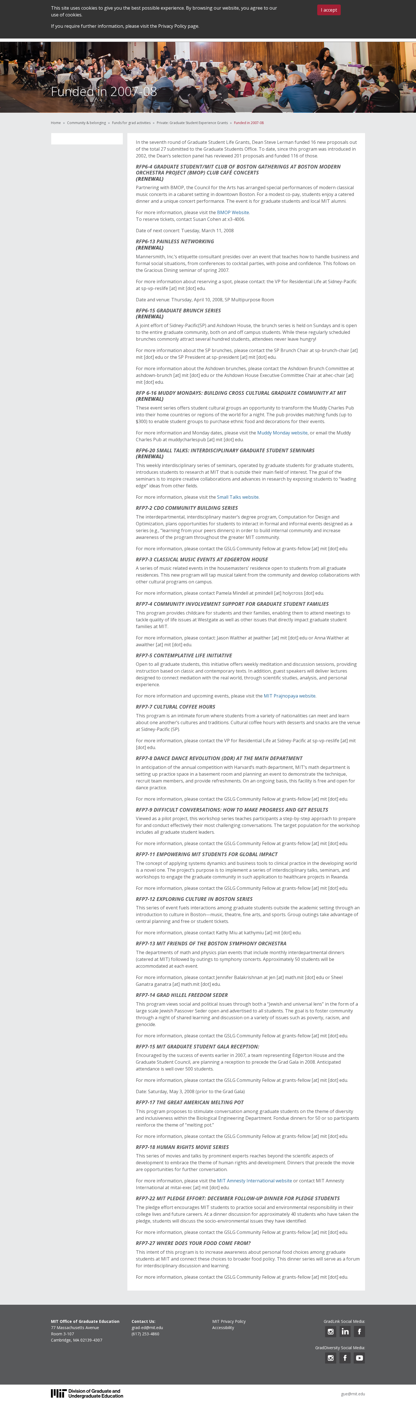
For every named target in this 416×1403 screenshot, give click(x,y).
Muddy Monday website (282, 433)
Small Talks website (238, 497)
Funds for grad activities (131, 122)
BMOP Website (233, 212)
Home (56, 122)
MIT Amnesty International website (254, 1181)
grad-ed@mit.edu (147, 1327)
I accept (329, 10)
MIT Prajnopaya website (290, 696)
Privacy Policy (172, 26)
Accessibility (223, 1327)
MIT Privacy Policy (229, 1321)
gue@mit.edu (353, 1393)
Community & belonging (86, 122)
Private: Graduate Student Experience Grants (192, 122)
